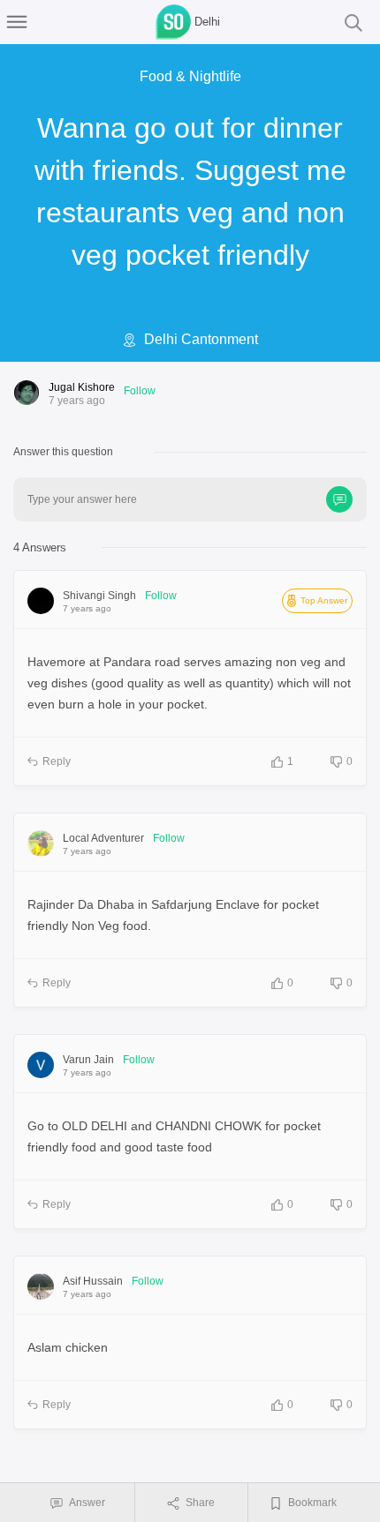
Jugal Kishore (82, 387)
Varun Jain (88, 1059)
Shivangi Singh (99, 595)
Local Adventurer (103, 838)
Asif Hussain (93, 1281)
